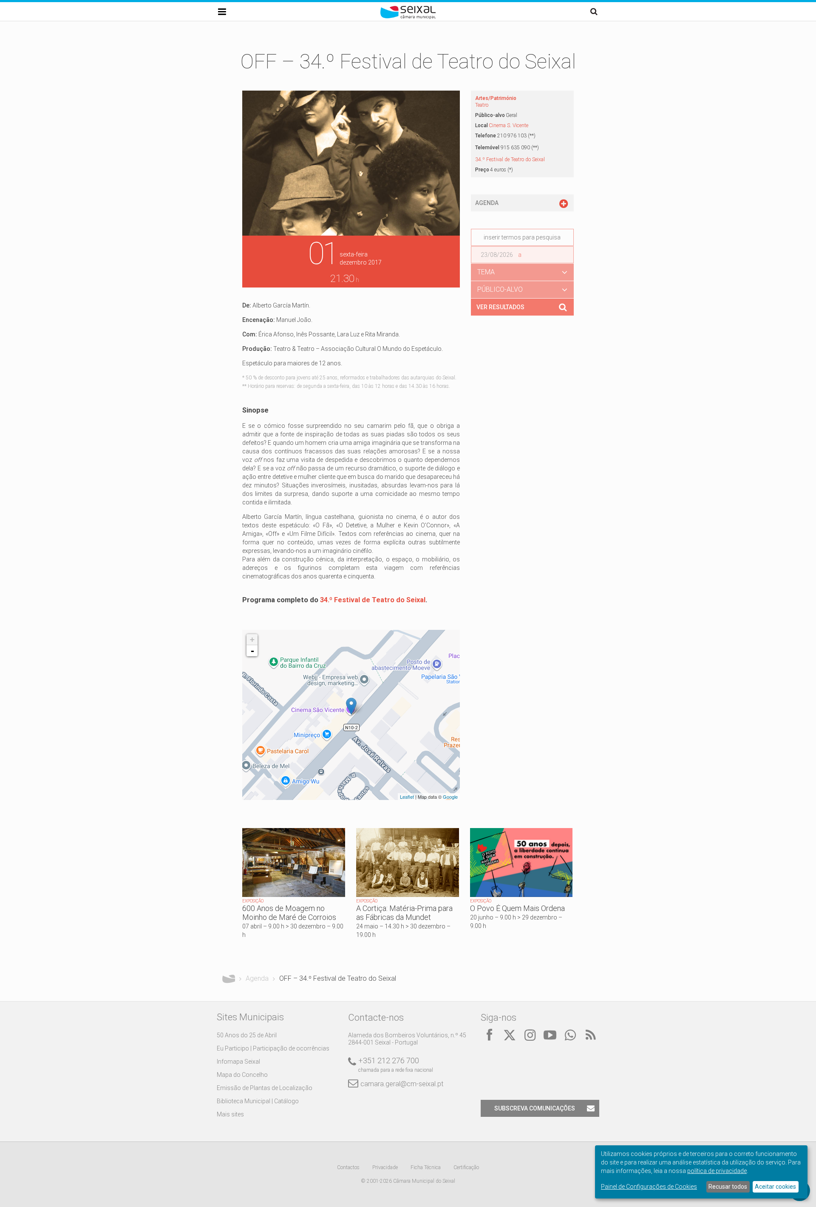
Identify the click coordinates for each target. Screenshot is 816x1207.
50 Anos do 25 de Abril (247, 1035)
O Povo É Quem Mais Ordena (517, 908)
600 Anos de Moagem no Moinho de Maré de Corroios (289, 913)
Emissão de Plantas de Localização (264, 1088)
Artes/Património (495, 98)
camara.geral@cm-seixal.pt (401, 1084)
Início (228, 978)
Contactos (348, 1167)
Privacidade (385, 1167)
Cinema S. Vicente (508, 125)
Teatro (481, 105)
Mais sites (230, 1114)
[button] (522, 272)
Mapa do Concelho (242, 1074)
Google (450, 796)
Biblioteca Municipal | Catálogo (258, 1101)
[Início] (408, 17)
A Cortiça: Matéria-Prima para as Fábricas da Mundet (404, 913)
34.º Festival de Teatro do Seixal (372, 600)
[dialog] (701, 1171)
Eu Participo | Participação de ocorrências (273, 1048)
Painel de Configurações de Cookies (649, 1186)
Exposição (253, 901)
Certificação (466, 1167)
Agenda (257, 978)
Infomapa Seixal (238, 1061)
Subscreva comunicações (534, 1108)
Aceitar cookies (775, 1186)
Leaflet (407, 796)
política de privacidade (717, 1170)
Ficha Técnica (426, 1167)
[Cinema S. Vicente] (351, 706)
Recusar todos (727, 1186)
